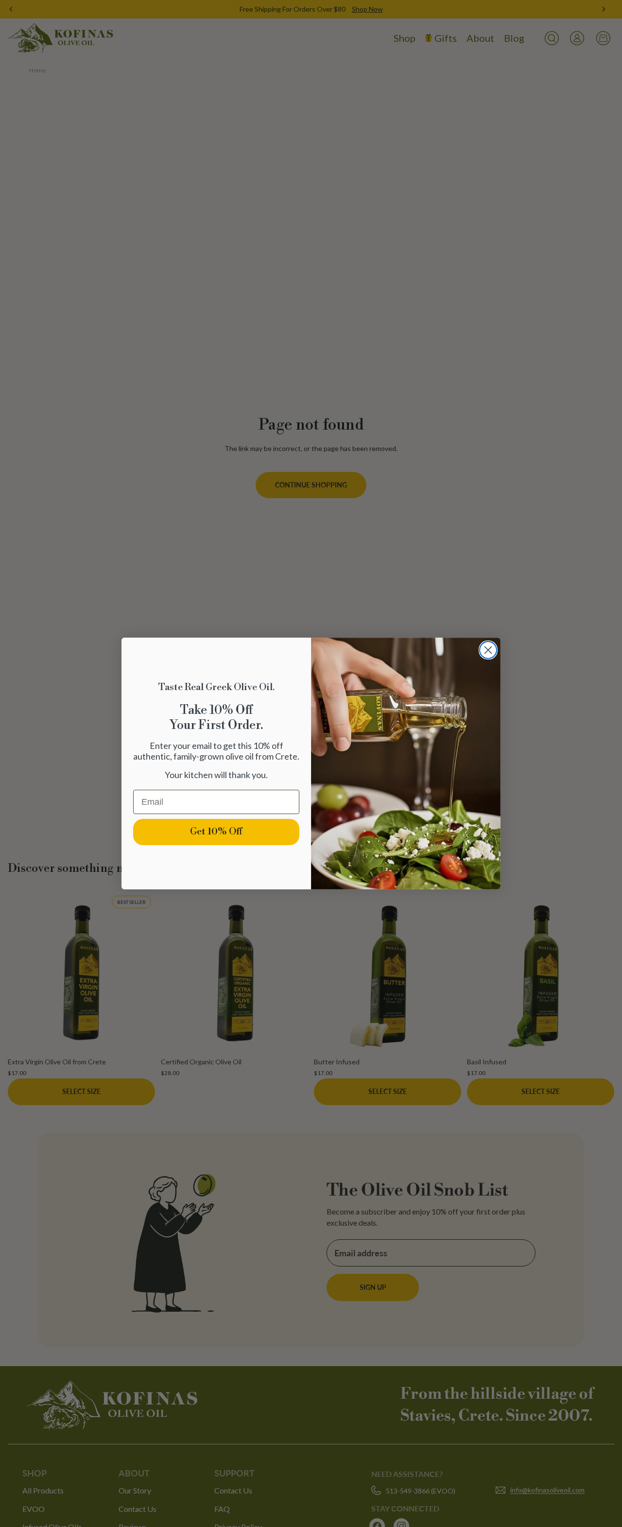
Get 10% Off (216, 832)
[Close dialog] (488, 650)
